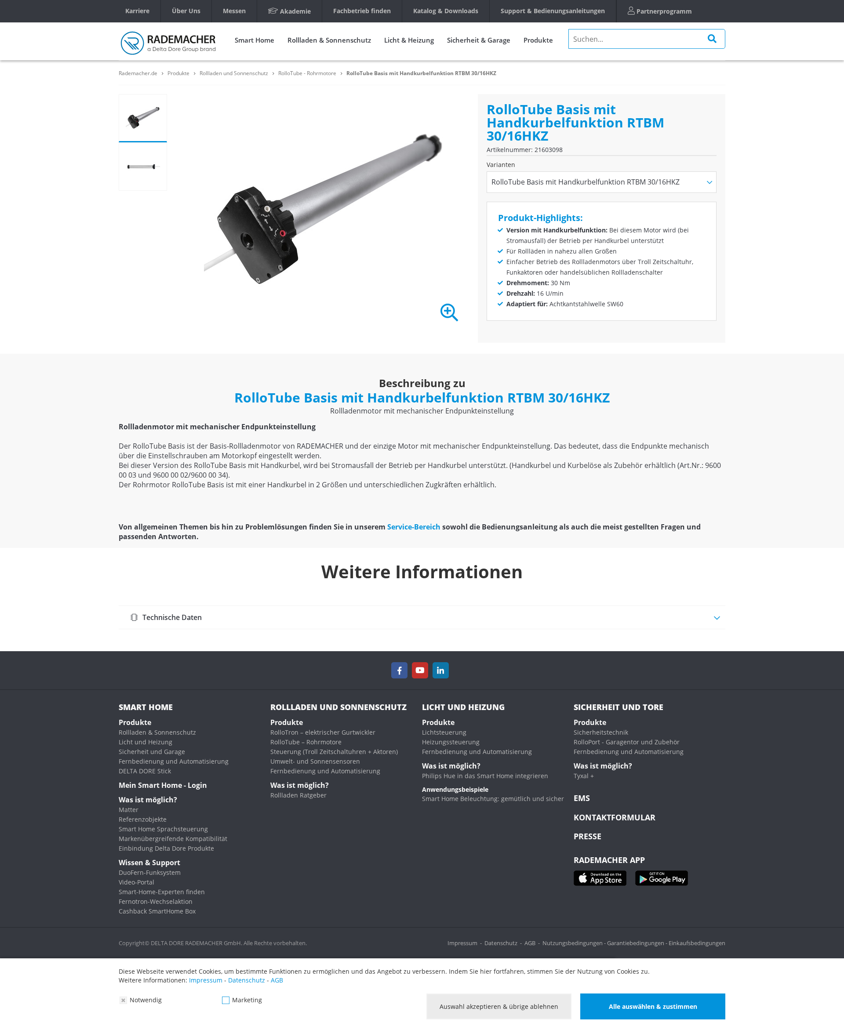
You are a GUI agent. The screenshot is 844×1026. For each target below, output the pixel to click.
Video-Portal (136, 882)
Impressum (462, 943)
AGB (529, 943)
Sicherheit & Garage (478, 40)
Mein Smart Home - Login (163, 785)
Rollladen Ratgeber (298, 795)
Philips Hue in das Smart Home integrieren (485, 776)
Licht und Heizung (145, 742)
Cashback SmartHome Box (157, 911)
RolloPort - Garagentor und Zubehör (627, 742)
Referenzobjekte (143, 819)
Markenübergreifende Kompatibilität (173, 838)
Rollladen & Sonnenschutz (329, 40)
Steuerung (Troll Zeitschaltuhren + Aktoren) (334, 751)
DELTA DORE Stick (145, 771)
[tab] (422, 617)
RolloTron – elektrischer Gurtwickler (322, 732)
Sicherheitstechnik (601, 732)
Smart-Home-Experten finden (162, 892)
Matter (128, 809)
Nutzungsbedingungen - (574, 943)
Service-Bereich (413, 527)
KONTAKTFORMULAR (614, 817)
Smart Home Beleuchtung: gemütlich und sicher (493, 798)
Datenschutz (500, 943)
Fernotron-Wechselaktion (156, 901)
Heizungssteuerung (451, 742)
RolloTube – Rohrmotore (306, 742)
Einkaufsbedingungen (697, 943)
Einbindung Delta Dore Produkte (166, 848)
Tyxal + (584, 776)
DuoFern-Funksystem (150, 872)
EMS (582, 798)
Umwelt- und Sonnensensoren (315, 761)
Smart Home (254, 40)
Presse (587, 836)
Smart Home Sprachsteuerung (163, 829)
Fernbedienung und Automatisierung (174, 761)
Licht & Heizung (409, 40)
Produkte (538, 40)
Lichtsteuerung (444, 732)
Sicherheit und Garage (152, 751)
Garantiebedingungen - (638, 943)
